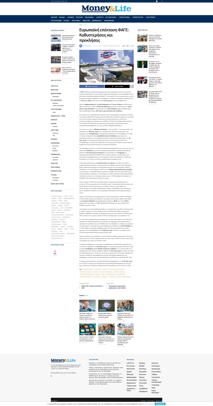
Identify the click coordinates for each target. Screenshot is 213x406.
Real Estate (55, 146)
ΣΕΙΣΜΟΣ (63, 226)
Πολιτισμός (150, 17)
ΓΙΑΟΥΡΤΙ (95, 272)
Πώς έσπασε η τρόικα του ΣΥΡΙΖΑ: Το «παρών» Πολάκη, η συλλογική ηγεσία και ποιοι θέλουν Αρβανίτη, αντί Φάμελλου (105, 382)
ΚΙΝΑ (53, 212)
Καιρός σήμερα (60, 212)
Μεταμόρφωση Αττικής (86, 277)
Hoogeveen (98, 269)
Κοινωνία (55, 126)
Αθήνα (60, 198)
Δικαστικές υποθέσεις (106, 272)
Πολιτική (79, 17)
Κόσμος (71, 17)
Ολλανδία (97, 277)
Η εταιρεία (143, 401)
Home (80, 25)
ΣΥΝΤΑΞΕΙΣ (70, 226)
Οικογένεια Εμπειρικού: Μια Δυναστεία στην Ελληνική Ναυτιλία (68, 37)
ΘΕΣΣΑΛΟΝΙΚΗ (68, 207)
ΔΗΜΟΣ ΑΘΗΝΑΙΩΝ (69, 198)
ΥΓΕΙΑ (61, 231)
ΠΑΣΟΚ (64, 222)
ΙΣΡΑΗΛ (53, 210)
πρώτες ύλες (112, 277)
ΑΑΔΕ (71, 196)
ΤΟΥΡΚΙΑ (60, 229)
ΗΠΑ (62, 207)
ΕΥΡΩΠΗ (54, 205)
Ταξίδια (66, 21)
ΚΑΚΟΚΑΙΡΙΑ (67, 210)
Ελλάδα (62, 17)
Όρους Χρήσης (148, 404)
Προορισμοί (56, 177)
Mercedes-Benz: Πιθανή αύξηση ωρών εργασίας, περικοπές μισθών (105, 315)
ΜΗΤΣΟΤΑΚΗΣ (69, 214)
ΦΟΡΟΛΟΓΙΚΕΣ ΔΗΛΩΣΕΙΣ (58, 233)
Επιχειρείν (111, 46)
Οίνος (54, 112)
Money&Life (53, 401)
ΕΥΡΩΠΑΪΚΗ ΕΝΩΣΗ (65, 203)
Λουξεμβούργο (120, 274)
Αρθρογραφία (124, 17)
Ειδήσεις (54, 17)
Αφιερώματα (56, 96)
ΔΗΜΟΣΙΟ (54, 200)
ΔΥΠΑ (60, 200)
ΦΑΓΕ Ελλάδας (126, 277)
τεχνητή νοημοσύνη (57, 238)
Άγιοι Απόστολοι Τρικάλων (116, 269)
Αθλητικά (86, 21)
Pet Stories (55, 157)
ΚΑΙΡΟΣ (59, 210)
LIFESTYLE (100, 17)
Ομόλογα (104, 277)
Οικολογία (55, 160)
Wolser (105, 269)
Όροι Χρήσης (151, 401)
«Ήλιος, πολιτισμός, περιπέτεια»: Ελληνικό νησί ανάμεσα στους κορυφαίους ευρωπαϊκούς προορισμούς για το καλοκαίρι (155, 51)
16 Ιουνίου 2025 (98, 46)
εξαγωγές (122, 272)
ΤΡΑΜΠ (66, 229)
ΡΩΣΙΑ (64, 224)
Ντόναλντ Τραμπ (56, 217)
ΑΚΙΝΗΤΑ (54, 198)
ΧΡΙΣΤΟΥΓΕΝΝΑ (70, 233)
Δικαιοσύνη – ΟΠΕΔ (58, 116)
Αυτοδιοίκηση (110, 17)
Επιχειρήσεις (55, 207)
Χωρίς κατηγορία (57, 184)
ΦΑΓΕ (119, 277)
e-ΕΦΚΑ (66, 196)
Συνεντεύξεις (137, 17)
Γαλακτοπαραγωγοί (85, 272)
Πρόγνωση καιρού (56, 224)
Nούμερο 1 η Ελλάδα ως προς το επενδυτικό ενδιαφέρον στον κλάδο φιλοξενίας (105, 364)
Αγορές (54, 148)
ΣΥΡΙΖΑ (53, 229)
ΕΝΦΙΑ (65, 200)
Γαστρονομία (56, 21)
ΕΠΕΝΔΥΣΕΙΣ (55, 203)
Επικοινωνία (109, 21)
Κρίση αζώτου (110, 274)
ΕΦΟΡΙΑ (60, 205)
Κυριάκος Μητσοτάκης (57, 214)
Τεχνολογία (56, 133)
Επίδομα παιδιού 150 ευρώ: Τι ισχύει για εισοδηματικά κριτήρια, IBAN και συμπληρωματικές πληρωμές (125, 340)
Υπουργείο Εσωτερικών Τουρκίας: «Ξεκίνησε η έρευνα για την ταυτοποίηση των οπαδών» (68, 48)
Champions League (56, 196)
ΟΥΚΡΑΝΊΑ (54, 219)
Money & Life (87, 46)
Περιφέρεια (55, 103)
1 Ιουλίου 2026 (83, 320)
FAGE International (88, 269)
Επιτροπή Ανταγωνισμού (87, 274)
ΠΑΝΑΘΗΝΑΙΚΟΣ (56, 222)
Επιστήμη (76, 21)
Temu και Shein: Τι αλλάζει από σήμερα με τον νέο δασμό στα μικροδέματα (86, 339)
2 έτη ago (65, 40)
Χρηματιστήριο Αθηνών (58, 236)
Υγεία (54, 135)
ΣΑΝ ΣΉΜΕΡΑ (55, 226)
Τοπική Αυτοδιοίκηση (58, 105)
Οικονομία (89, 17)
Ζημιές (97, 274)
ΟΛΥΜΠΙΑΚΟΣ (66, 217)
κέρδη (103, 274)
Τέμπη (71, 229)
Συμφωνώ (160, 404)
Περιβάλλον (96, 21)
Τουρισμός (55, 180)
